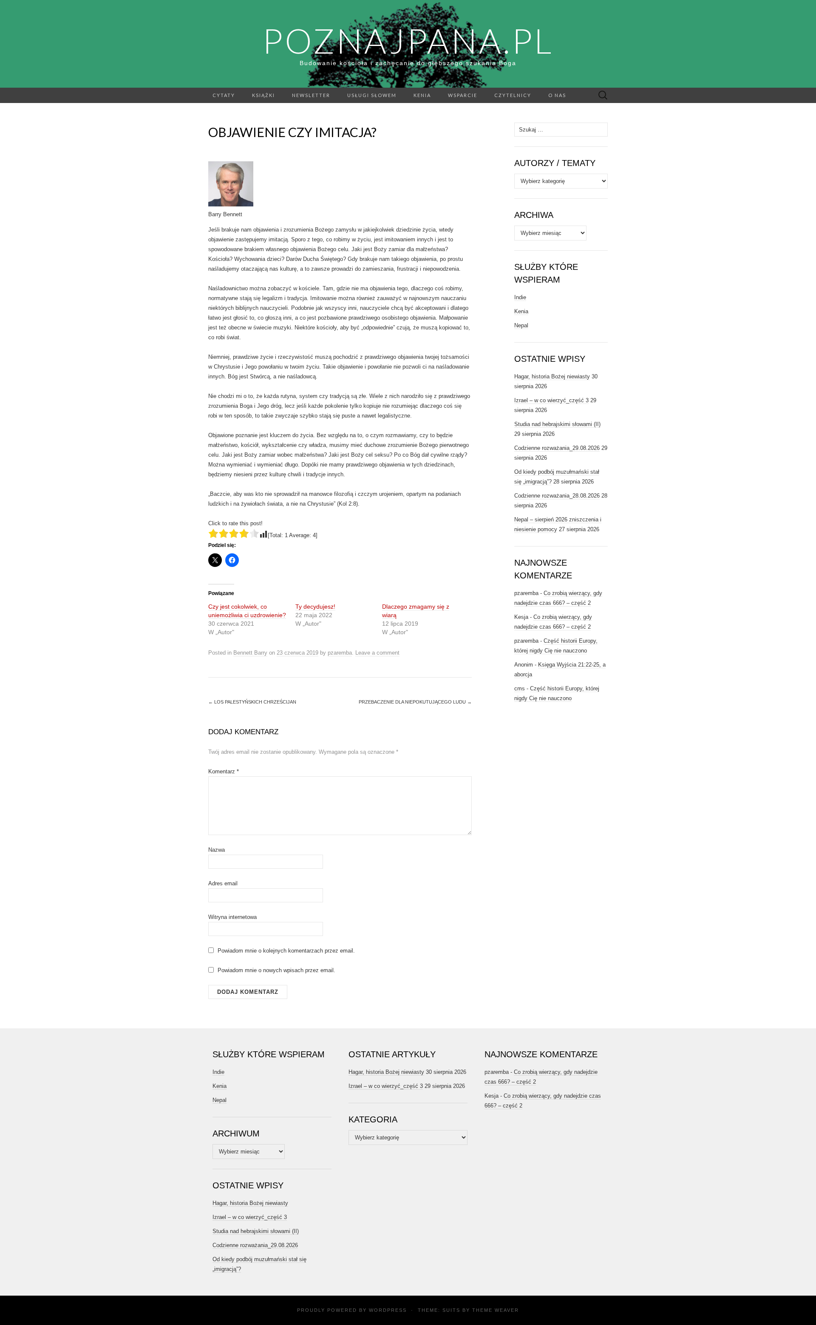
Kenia (422, 95)
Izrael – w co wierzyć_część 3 (551, 400)
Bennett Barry (250, 653)
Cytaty (223, 95)
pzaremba (340, 653)
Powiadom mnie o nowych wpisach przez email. (276, 970)
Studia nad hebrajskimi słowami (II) (557, 424)
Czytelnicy (512, 95)
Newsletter (311, 95)
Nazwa (216, 850)
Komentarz (223, 771)
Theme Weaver (495, 1310)
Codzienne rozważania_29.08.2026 (557, 448)
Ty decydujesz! (315, 606)
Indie (520, 297)
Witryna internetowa (232, 917)
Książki (263, 95)
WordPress (388, 1310)
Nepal (521, 325)
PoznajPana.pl (408, 40)
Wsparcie (462, 95)
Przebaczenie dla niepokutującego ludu (415, 701)
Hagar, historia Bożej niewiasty (552, 376)
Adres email (223, 883)
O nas (557, 95)
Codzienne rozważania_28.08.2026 (557, 495)
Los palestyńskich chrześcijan (252, 701)
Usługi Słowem (372, 95)
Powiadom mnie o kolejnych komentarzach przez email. (286, 950)
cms (519, 688)
